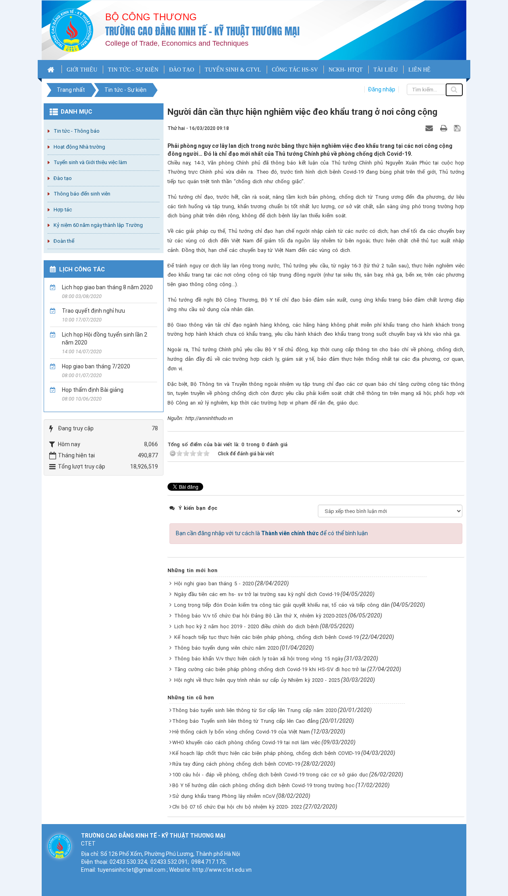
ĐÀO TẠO (181, 70)
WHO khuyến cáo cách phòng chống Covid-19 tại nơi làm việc (246, 742)
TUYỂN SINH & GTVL (233, 70)
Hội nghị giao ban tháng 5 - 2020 (214, 583)
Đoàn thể (64, 241)
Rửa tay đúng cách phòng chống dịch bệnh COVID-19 (236, 764)
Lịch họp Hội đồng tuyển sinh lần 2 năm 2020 (104, 338)
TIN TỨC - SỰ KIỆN (133, 70)
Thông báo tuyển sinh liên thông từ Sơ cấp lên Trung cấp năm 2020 (254, 710)
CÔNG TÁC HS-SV (295, 70)
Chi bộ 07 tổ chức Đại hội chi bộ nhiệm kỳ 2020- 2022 (237, 807)
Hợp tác (63, 210)
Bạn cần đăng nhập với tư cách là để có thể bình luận (272, 533)
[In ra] (444, 128)
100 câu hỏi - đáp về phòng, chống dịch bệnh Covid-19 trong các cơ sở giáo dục (270, 775)
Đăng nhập (381, 89)
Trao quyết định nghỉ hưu (93, 311)
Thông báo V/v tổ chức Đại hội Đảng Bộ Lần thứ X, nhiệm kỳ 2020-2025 (260, 616)
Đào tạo (63, 178)
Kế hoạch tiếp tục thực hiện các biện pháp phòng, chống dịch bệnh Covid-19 (266, 637)
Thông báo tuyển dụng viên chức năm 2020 (226, 648)
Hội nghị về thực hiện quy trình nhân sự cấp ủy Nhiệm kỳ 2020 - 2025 (257, 680)
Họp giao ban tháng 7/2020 (96, 366)
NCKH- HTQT (346, 70)
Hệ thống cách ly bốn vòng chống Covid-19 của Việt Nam (241, 732)
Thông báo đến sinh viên (82, 194)
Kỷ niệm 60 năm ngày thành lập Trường (98, 225)
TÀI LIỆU (385, 70)
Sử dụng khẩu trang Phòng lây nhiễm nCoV (223, 796)
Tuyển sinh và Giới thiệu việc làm (90, 162)
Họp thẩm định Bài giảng (92, 390)
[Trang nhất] (52, 69)
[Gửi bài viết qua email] (430, 128)
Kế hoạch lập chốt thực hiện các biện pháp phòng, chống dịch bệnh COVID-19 (266, 753)
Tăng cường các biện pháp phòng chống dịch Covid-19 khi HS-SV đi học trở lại (270, 669)
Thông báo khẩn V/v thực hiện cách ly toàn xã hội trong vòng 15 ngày (258, 659)
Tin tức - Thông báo (77, 131)
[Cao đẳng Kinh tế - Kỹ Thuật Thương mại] (71, 30)
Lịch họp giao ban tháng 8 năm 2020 (107, 287)
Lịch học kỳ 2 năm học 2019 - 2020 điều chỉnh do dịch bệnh (246, 626)
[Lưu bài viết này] (458, 128)
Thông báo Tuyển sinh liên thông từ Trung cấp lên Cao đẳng (245, 721)
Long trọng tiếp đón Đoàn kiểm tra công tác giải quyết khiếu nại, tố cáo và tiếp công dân (282, 605)
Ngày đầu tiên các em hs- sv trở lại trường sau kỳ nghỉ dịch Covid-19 (256, 594)
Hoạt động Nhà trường (79, 147)
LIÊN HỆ (419, 70)
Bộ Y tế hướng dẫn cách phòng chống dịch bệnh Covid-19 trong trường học (263, 785)
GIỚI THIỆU (82, 70)
